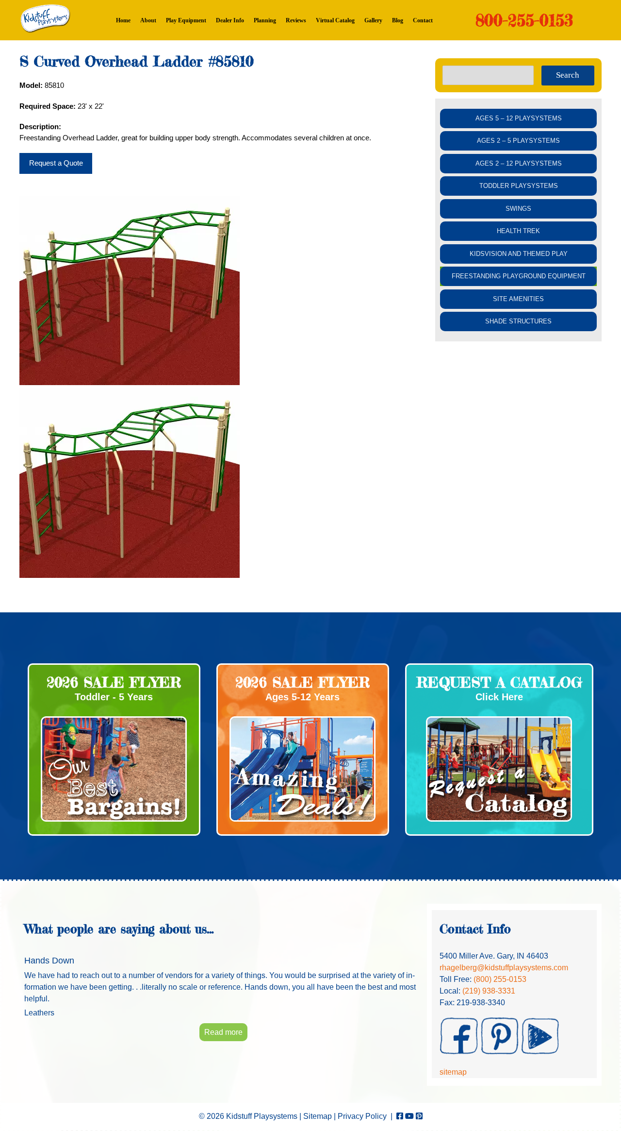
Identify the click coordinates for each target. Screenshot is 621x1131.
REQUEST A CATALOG (499, 682)
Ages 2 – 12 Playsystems (518, 163)
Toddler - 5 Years (114, 697)
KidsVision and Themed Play (519, 253)
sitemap (453, 1072)
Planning (265, 20)
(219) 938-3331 (488, 991)
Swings (518, 208)
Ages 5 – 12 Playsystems (518, 118)
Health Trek (518, 231)
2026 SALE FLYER (114, 682)
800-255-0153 (524, 20)
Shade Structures (518, 321)
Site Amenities (518, 299)
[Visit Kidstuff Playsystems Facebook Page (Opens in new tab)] (399, 1116)
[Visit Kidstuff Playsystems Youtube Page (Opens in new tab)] (409, 1116)
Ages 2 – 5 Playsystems (518, 140)
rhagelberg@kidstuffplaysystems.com (504, 967)
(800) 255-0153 (500, 979)
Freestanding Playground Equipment (519, 276)
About (148, 20)
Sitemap (317, 1116)
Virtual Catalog (335, 20)
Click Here (499, 697)
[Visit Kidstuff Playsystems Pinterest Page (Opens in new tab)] (419, 1116)
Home (123, 20)
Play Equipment (186, 20)
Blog (397, 20)
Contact (423, 20)
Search (567, 75)
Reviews (296, 20)
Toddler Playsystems (518, 185)
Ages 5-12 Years (302, 697)
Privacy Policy (362, 1116)
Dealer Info (230, 20)
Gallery (373, 20)
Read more (223, 1032)
